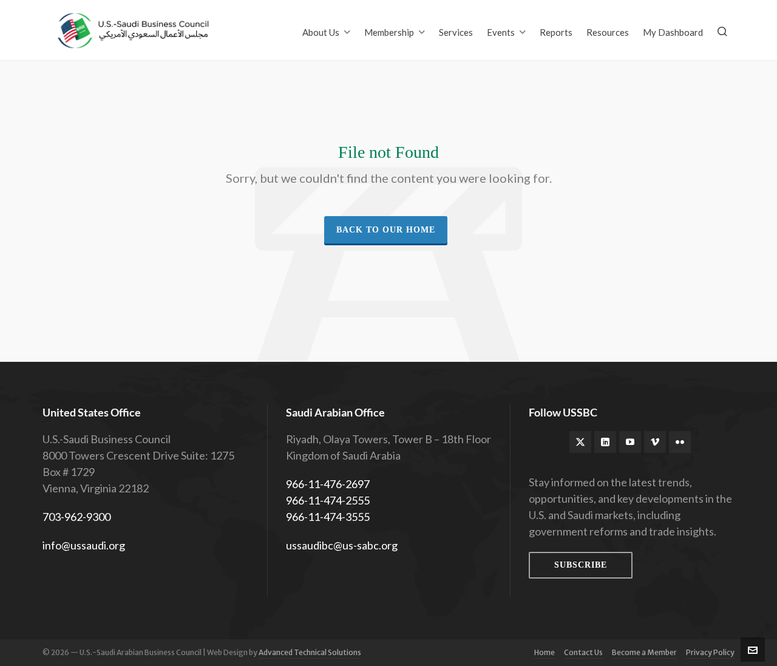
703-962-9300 (76, 516)
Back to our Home (385, 229)
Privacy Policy (710, 652)
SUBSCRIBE (580, 564)
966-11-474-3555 (328, 516)
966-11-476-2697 (328, 484)
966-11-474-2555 (328, 500)
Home (544, 652)
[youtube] (630, 442)
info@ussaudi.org (83, 545)
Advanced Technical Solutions (310, 652)
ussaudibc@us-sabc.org (342, 545)
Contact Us (583, 652)
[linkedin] (605, 442)
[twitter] (580, 442)
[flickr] (680, 442)
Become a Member (644, 652)
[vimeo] (655, 442)
